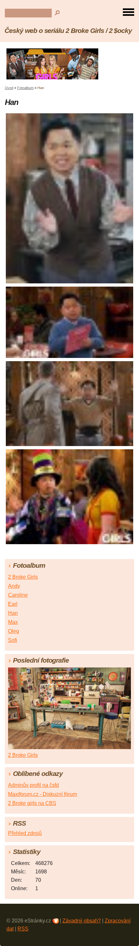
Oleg (13, 631)
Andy (14, 586)
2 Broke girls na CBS (32, 803)
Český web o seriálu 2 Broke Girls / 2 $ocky (68, 30)
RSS (22, 928)
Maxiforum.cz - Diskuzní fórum (42, 794)
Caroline (18, 595)
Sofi (12, 640)
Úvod (9, 88)
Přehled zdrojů (25, 833)
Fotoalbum (25, 88)
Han (13, 613)
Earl (12, 604)
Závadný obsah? (81, 920)
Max (13, 622)
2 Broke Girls (23, 577)
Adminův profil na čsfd (33, 785)
